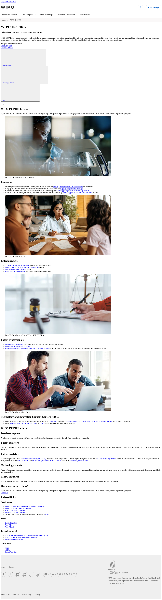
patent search (53, 421)
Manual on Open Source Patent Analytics (46, 461)
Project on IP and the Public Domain (18, 508)
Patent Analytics (6, 65)
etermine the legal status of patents (18, 346)
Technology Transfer (8, 82)
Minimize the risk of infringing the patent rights (21, 267)
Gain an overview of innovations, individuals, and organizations (27, 348)
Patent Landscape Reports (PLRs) (34, 459)
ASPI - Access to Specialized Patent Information (22, 537)
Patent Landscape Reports (14, 539)
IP (116, 421)
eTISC (4, 100)
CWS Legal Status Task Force (15, 510)
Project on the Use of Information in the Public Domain (24, 506)
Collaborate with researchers (15, 271)
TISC (42, 423)
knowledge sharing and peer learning (23, 423)
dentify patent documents (14, 344)
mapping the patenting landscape (71, 189)
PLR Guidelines (22, 461)
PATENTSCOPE (11, 523)
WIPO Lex (9, 525)
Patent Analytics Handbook (78, 461)
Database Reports (7, 48)
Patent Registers (6, 46)
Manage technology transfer (15, 269)
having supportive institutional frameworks (77, 193)
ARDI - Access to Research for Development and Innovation (26, 535)
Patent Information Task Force (15, 512)
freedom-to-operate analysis (76, 421)
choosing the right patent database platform (68, 187)
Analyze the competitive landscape (17, 265)
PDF (46, 514)
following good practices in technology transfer (72, 191)
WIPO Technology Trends (106, 459)
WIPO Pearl (9, 527)
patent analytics (92, 421)
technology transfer (105, 421)
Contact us (4, 493)
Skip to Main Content (8, 2)
